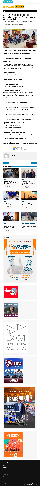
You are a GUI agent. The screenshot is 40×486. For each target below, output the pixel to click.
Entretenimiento (6, 474)
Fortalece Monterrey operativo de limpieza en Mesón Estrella (10, 182)
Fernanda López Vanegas (9, 185)
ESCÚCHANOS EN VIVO (8, 1)
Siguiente (33, 162)
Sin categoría (32, 223)
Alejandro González (26, 186)
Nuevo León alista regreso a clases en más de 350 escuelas (29, 205)
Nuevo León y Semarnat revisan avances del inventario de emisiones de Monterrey (28, 183)
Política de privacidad (32, 483)
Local (15, 27)
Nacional (4, 472)
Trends (4, 479)
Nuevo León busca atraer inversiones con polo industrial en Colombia (10, 226)
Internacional (5, 476)
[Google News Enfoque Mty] (20, 148)
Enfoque (5, 27)
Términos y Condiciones (28, 484)
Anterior (6, 162)
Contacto (35, 484)
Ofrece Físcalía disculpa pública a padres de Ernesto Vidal (29, 226)
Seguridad (27, 223)
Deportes (4, 469)
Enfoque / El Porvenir (26, 207)
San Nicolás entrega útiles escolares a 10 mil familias (10, 204)
